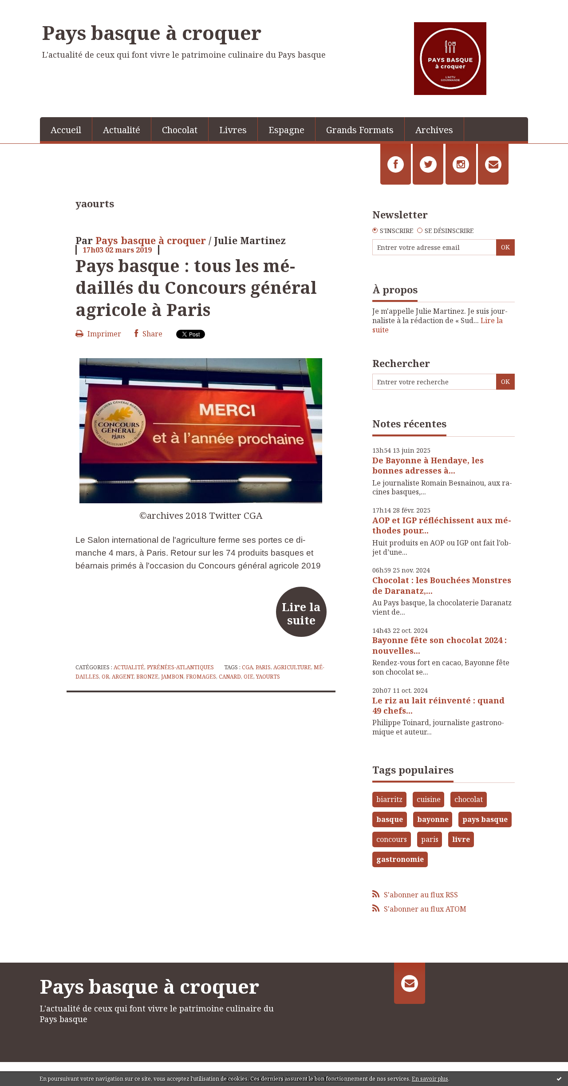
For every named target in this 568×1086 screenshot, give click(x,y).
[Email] (493, 164)
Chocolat (179, 130)
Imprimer (103, 334)
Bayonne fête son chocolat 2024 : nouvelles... (439, 645)
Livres (233, 130)
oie (248, 676)
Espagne (286, 130)
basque (389, 819)
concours (391, 839)
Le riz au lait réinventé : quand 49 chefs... (438, 705)
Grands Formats (360, 130)
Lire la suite (301, 613)
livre (461, 839)
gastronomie (400, 859)
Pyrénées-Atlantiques (180, 667)
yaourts (268, 676)
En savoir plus (430, 1078)
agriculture (292, 667)
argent (123, 676)
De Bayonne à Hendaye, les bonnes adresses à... (428, 465)
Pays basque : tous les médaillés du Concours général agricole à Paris (196, 287)
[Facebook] (395, 164)
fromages (201, 676)
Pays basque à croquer (151, 32)
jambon (172, 676)
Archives (434, 130)
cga (247, 667)
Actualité (121, 130)
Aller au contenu (32, 8)
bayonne (433, 819)
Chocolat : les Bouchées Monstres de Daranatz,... (441, 585)
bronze (147, 676)
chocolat (468, 799)
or (105, 676)
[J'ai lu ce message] (559, 1078)
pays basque (485, 819)
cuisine (429, 799)
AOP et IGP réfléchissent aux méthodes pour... (441, 525)
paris (263, 667)
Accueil (66, 130)
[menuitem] (66, 129)
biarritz (389, 799)
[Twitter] (428, 164)
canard (230, 676)
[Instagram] (461, 164)
